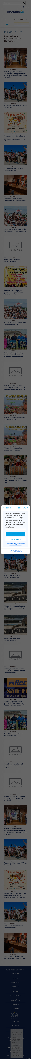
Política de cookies (15, 550)
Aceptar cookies (15, 534)
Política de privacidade (15, 551)
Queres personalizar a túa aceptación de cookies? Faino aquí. (15, 544)
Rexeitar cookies (15, 539)
